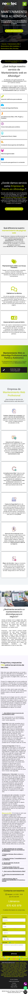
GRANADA (21, 972)
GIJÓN (24, 967)
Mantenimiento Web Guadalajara (10, 46)
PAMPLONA (22, 969)
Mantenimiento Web (14, 44)
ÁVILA (8, 965)
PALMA (5, 972)
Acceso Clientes (14, 979)
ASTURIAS (19, 967)
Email (3, 923)
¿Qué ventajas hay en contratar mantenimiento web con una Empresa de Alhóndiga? (13, 850)
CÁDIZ (11, 971)
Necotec (4, 44)
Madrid (3, 197)
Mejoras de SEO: (7, 813)
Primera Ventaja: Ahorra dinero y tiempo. (12, 854)
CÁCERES (18, 975)
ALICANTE (24, 974)
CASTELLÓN (22, 966)
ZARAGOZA (14, 974)
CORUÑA (23, 971)
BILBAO (9, 974)
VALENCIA (7, 963)
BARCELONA (23, 962)
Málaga (14, 197)
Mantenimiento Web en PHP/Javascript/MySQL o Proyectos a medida (13, 880)
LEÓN (24, 965)
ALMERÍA (15, 971)
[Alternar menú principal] (25, 4)
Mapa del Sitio (14, 986)
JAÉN (21, 965)
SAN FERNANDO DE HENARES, (11, 976)
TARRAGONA (5, 966)
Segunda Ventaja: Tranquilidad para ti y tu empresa (14, 859)
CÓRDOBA (3, 974)
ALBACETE (5, 969)
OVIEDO (9, 970)
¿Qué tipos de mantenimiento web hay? (13, 875)
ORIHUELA (21, 976)
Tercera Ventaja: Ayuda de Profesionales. (10, 863)
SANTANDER (14, 967)
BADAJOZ (11, 969)
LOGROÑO (3, 970)
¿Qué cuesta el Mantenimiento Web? (14, 871)
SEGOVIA (17, 965)
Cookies (14, 983)
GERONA (16, 969)
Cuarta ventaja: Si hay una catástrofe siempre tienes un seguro (13, 867)
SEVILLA (3, 963)
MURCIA (17, 963)
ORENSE (12, 965)
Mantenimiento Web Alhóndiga (10, 48)
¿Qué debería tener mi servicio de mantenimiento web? (13, 713)
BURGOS (8, 967)
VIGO (19, 971)
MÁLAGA (13, 963)
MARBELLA (20, 970)
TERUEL (19, 974)
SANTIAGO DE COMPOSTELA (8, 975)
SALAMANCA (16, 966)
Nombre (4, 917)
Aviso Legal (14, 985)
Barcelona (8, 197)
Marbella (19, 197)
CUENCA (4, 965)
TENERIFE (9, 972)
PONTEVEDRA (23, 963)
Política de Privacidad (14, 981)
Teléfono (5, 930)
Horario (4, 936)
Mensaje (4, 942)
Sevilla (25, 197)
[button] (14, 61)
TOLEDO (7, 971)
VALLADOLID (16, 972)
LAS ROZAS (24, 975)
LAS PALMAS (14, 970)
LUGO (10, 966)
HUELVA (3, 967)
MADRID (17, 962)
